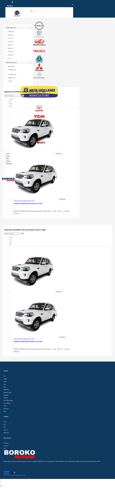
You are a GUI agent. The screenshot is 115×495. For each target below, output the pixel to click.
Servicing (10, 169)
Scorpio (33, 200)
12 (10, 101)
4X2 (10, 38)
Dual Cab (16, 200)
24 (10, 103)
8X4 (10, 48)
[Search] (22, 96)
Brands (9, 6)
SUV (7, 153)
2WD (11, 31)
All (11, 106)
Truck (8, 156)
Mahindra (25, 200)
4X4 (10, 41)
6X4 (10, 45)
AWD (10, 51)
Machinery (9, 163)
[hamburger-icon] (72, 4)
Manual (11, 77)
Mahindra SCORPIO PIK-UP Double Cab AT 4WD (28, 203)
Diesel (11, 66)
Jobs (8, 171)
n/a (10, 58)
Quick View (58, 153)
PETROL (12, 69)
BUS (7, 158)
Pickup (8, 161)
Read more (16, 213)
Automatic (12, 74)
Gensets (9, 166)
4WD (11, 35)
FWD (10, 55)
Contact (9, 174)
